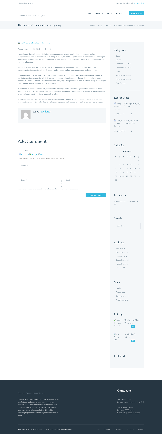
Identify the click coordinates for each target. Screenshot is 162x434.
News (118, 72)
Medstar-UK (22, 429)
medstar (45, 112)
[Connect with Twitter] (41, 154)
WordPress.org (122, 300)
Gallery (118, 60)
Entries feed (120, 292)
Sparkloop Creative (64, 429)
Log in (118, 288)
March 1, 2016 (120, 114)
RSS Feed (119, 356)
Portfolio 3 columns (123, 79)
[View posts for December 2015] (138, 151)
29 (139, 176)
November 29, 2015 (32, 49)
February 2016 (122, 252)
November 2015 (122, 264)
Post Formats (121, 83)
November (127, 151)
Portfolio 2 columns (123, 75)
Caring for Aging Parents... (132, 105)
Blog (100, 25)
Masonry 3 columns (123, 68)
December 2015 (122, 260)
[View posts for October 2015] (116, 151)
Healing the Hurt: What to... (132, 322)
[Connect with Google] (33, 154)
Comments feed (122, 296)
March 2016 (120, 248)
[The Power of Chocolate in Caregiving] (62, 43)
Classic (108, 25)
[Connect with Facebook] (24, 154)
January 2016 (121, 256)
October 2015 (121, 268)
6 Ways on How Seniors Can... (131, 122)
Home (92, 25)
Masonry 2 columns (123, 64)
